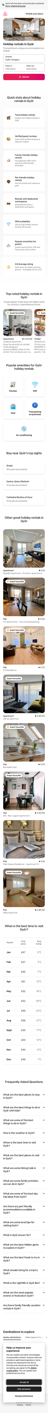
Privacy (20, 1405)
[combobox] (24, 59)
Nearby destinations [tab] (12, 1337)
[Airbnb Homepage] (5, 14)
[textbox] (13, 68)
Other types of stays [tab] (34, 1337)
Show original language (15, 6)
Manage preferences (24, 1396)
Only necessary (24, 1389)
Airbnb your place (34, 13)
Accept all (24, 1382)
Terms (28, 1405)
